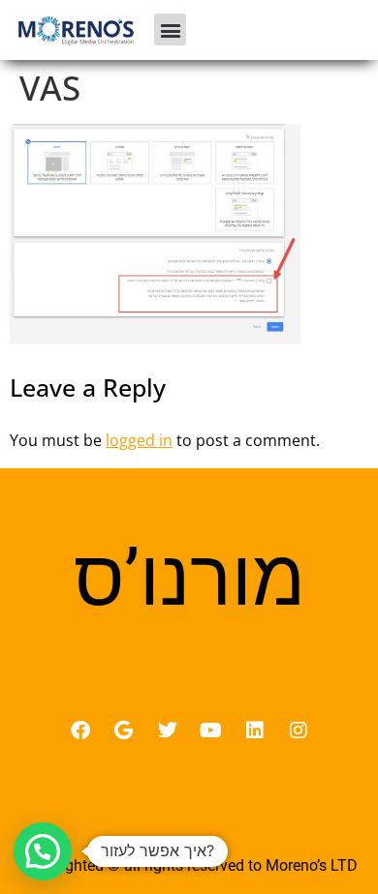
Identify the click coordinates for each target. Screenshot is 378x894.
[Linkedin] (255, 730)
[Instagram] (298, 730)
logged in (139, 440)
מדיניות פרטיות (189, 823)
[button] (170, 29)
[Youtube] (211, 730)
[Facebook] (80, 730)
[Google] (124, 730)
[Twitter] (167, 730)
